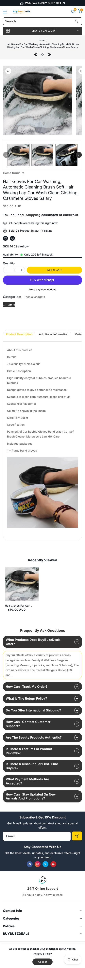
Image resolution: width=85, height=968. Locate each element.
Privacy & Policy (42, 953)
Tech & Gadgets (34, 296)
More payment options (42, 289)
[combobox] (42, 21)
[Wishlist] (5, 238)
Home (41, 40)
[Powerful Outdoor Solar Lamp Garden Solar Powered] (35, 54)
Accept (42, 961)
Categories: (12, 297)
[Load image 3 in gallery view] (66, 155)
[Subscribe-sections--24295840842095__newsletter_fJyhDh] (77, 836)
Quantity (9, 263)
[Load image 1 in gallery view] (18, 155)
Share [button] (11, 304)
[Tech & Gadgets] (42, 54)
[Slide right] (79, 155)
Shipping (33, 215)
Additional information (53, 334)
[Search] (76, 21)
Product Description (19, 334)
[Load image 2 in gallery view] (42, 155)
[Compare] (12, 238)
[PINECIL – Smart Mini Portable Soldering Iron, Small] (49, 54)
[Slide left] (6, 155)
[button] (7, 11)
